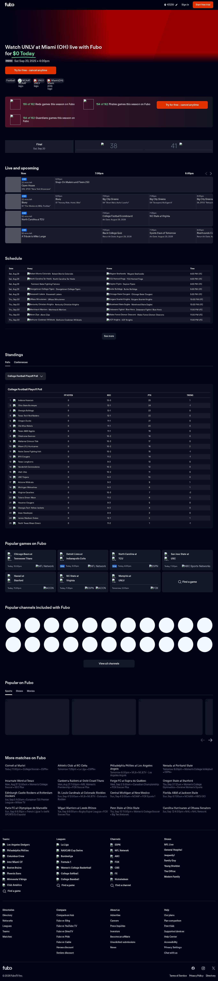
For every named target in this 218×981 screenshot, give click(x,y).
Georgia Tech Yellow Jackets (31, 508)
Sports (8, 691)
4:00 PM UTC (196, 279)
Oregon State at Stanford (178, 780)
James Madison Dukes (28, 518)
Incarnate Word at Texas (19, 780)
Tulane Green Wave (27, 497)
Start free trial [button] (203, 4)
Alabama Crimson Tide (28, 441)
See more (109, 336)
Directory (210, 975)
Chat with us (171, 953)
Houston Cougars (26, 502)
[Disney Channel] (13, 202)
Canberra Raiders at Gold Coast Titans (81, 780)
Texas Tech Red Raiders (28, 415)
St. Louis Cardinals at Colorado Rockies (81, 792)
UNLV (41, 80)
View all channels (109, 663)
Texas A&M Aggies (26, 431)
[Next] (211, 173)
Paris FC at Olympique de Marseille (26, 808)
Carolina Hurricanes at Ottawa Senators (187, 808)
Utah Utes (22, 472)
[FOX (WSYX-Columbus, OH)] (13, 185)
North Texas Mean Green (29, 523)
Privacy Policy (196, 975)
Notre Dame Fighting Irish (29, 451)
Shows (19, 691)
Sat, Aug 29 (14, 279)
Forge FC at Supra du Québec (128, 780)
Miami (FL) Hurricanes (28, 446)
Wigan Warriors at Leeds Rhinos (77, 808)
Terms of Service (178, 975)
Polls (7, 362)
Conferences (21, 362)
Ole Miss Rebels (25, 426)
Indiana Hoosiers (25, 400)
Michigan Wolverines (27, 487)
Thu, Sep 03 (14, 299)
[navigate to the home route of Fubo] (9, 5)
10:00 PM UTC (196, 299)
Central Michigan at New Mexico (130, 792)
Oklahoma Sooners (26, 436)
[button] (202, 740)
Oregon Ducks (24, 421)
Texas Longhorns (25, 462)
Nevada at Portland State (178, 765)
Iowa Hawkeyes (25, 513)
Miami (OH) (57, 80)
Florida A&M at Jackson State (180, 792)
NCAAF (26, 80)
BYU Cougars (24, 456)
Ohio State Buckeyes (27, 405)
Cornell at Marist (15, 765)
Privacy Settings (173, 947)
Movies (31, 691)
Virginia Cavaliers (26, 492)
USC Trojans (23, 477)
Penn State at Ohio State (124, 808)
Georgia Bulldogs (26, 410)
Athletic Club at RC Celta (72, 765)
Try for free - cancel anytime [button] (30, 70)
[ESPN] (13, 218)
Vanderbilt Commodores (29, 467)
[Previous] (206, 173)
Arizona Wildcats (26, 482)
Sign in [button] (185, 4)
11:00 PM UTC (196, 315)
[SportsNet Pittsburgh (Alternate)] (13, 235)
